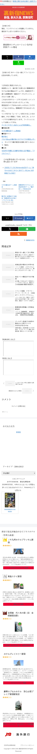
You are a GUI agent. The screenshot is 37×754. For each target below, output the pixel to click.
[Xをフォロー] (10, 229)
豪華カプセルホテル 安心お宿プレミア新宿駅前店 (18, 725)
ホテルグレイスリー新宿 (18, 683)
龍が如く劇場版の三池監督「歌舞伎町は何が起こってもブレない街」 (9, 198)
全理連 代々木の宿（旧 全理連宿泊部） (18, 645)
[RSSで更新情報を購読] (18, 234)
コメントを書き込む (18, 406)
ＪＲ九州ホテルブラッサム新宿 (18, 568)
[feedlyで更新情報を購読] (27, 229)
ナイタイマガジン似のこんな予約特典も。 (17, 125)
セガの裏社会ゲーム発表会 (11, 131)
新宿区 (18, 432)
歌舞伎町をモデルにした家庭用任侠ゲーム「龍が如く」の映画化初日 (26, 187)
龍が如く (5, 136)
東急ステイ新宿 (18, 604)
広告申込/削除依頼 (9, 745)
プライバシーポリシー (27, 745)
